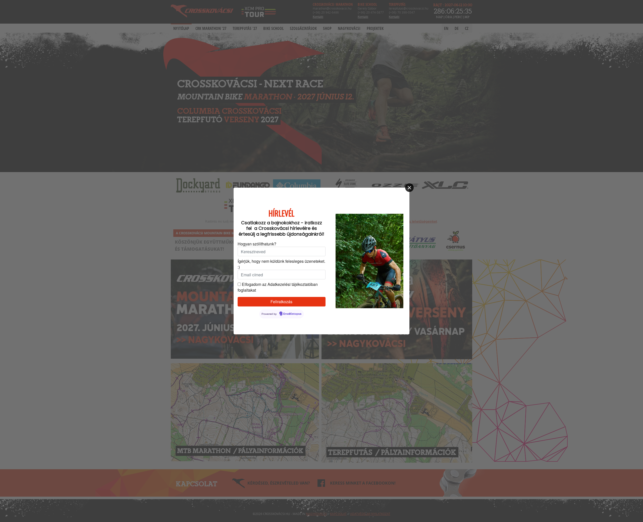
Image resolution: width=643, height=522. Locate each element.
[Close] (409, 187)
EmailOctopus (292, 314)
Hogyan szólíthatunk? (257, 244)
